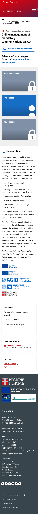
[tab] (18, 49)
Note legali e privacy (10, 499)
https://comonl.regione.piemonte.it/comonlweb (19, 81)
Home (3, 19)
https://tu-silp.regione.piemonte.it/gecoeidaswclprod (19, 129)
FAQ (5, 367)
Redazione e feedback (10, 507)
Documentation (10, 363)
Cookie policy (7, 503)
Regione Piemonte (10, 2)
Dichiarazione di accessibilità (13, 495)
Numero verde (7, 461)
